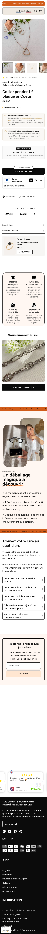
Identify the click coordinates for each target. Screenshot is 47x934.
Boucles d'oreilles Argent (14, 878)
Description (7, 225)
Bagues (6, 870)
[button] (35, 11)
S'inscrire (23, 674)
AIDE (5, 860)
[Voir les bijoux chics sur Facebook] (15, 831)
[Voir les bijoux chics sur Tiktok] (10, 831)
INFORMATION (12, 900)
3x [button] (36, 180)
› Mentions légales (11, 914)
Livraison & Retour (10, 230)
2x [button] (31, 180)
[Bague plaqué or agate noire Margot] (10, 246)
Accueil (5, 82)
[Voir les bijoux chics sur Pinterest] (21, 831)
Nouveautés (8, 891)
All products (16, 82)
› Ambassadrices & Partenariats (18, 930)
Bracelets (7, 874)
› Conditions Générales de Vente (18, 910)
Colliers (6, 883)
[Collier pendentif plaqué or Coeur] (7, 68)
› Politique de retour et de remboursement (15, 920)
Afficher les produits (23, 387)
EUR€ (4, 839)
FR (12, 839)
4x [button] (41, 180)
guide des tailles (26, 118)
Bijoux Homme (9, 887)
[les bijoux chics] (23, 11)
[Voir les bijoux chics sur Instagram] (4, 831)
